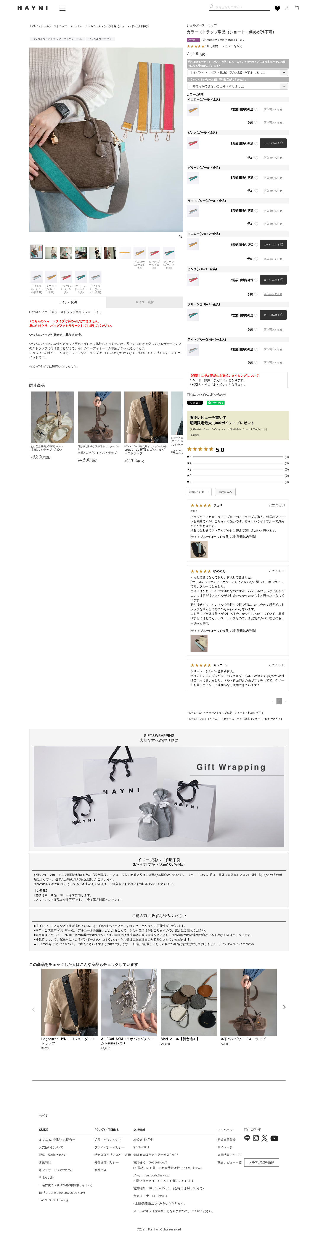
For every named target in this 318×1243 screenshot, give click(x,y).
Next (284, 1007)
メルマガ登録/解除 (261, 1162)
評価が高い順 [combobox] (196, 491)
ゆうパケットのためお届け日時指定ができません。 (219, 79)
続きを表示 (201, 623)
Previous (33, 1009)
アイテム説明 (68, 302)
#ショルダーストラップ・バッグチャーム (58, 38)
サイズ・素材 (145, 302)
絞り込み (226, 492)
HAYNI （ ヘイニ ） (209, 718)
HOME (34, 26)
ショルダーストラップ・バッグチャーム (64, 26)
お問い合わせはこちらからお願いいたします (163, 1181)
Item (200, 712)
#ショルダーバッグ (100, 38)
